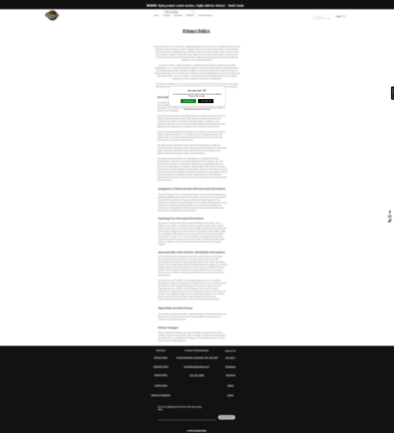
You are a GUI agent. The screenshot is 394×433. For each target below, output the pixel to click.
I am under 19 (206, 101)
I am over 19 (188, 101)
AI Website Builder (205, 109)
